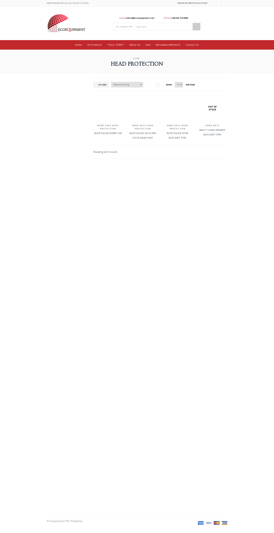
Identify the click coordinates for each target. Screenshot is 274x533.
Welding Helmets (200, 136)
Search (196, 26)
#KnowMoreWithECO (168, 44)
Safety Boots (198, 277)
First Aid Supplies (200, 263)
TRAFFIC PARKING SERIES (204, 440)
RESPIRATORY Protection (203, 375)
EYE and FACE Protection (203, 103)
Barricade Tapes (199, 421)
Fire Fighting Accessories (203, 212)
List (158, 85)
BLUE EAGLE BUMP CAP (108, 133)
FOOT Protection (198, 270)
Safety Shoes (198, 283)
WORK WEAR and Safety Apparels (203, 455)
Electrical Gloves (199, 316)
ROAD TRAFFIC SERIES (202, 427)
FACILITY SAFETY (198, 142)
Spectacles (197, 123)
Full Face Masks (199, 395)
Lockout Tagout (199, 149)
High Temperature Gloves (204, 329)
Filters (102, 85)
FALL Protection (198, 169)
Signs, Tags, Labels (200, 156)
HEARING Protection (200, 355)
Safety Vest (197, 489)
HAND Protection (199, 290)
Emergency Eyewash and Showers (204, 255)
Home (78, 44)
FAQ (148, 44)
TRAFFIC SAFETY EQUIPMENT (205, 414)
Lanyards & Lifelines (201, 182)
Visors (195, 129)
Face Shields (198, 110)
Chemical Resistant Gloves (204, 297)
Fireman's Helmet (200, 231)
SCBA (194, 408)
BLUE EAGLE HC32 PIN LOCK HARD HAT (143, 135)
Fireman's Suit (199, 237)
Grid (151, 85)
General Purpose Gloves (203, 322)
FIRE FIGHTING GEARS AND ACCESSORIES (204, 197)
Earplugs (196, 368)
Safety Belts (197, 188)
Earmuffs (196, 362)
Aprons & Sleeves (200, 463)
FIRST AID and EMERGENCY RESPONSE (204, 246)
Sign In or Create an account (192, 3)
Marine (195, 476)
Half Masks (197, 401)
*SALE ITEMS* (115, 44)
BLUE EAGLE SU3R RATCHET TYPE (177, 135)
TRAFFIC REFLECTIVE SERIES (205, 447)
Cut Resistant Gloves (202, 303)
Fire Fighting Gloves (201, 218)
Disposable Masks (200, 388)
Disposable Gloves (200, 309)
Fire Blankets (198, 205)
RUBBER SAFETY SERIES (203, 434)
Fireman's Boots (199, 224)
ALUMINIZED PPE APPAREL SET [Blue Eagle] (206, 95)
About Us (134, 44)
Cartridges (197, 382)
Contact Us (192, 44)
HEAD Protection (198, 335)
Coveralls (196, 470)
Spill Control (198, 162)
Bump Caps (104, 125)
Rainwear (196, 483)
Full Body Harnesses (201, 176)
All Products (94, 44)
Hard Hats (139, 125)
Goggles (196, 116)
